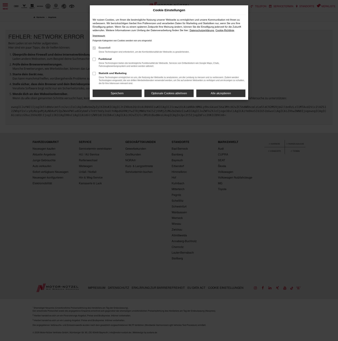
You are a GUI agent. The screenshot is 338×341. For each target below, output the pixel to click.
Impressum (99, 35)
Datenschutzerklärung (202, 30)
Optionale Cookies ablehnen (169, 93)
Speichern (117, 93)
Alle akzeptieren (221, 93)
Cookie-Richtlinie (224, 30)
